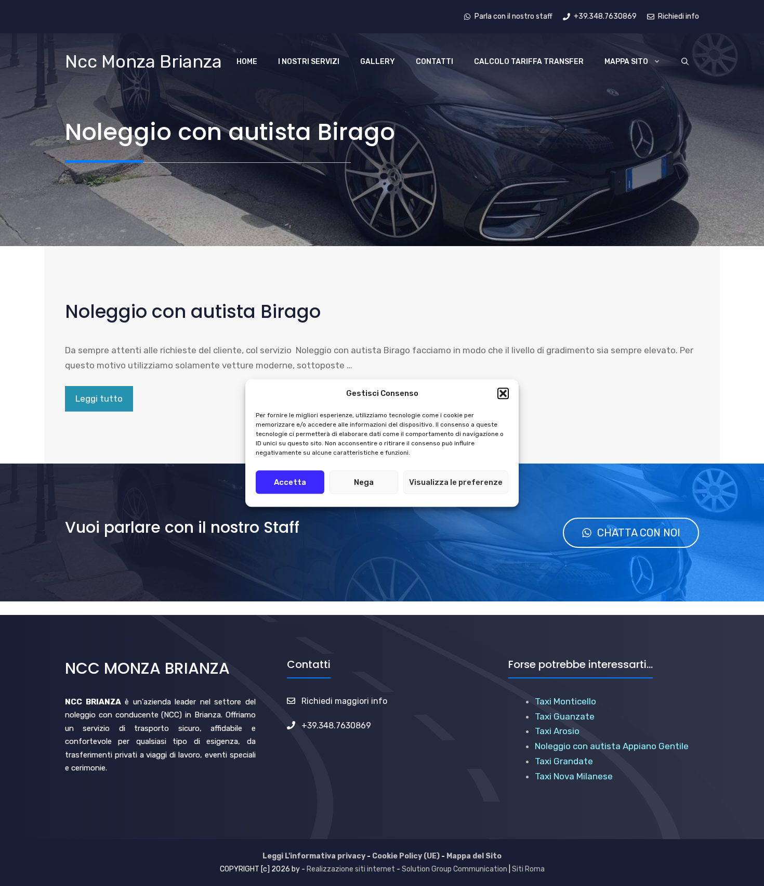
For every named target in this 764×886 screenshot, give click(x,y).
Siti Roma (528, 869)
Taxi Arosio (557, 731)
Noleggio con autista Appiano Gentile (612, 746)
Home (246, 61)
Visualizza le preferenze (456, 482)
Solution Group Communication (454, 869)
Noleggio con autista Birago (193, 311)
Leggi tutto (99, 398)
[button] (503, 394)
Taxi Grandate (564, 761)
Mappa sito (626, 61)
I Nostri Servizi (308, 61)
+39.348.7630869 (336, 725)
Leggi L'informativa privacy (313, 856)
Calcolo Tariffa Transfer (529, 61)
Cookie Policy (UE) (406, 856)
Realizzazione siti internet (351, 869)
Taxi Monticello (565, 701)
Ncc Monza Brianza (143, 61)
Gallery (377, 61)
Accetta (290, 482)
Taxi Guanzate (565, 716)
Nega (364, 482)
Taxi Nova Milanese (574, 776)
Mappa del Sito (474, 856)
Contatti (434, 61)
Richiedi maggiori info (344, 701)
